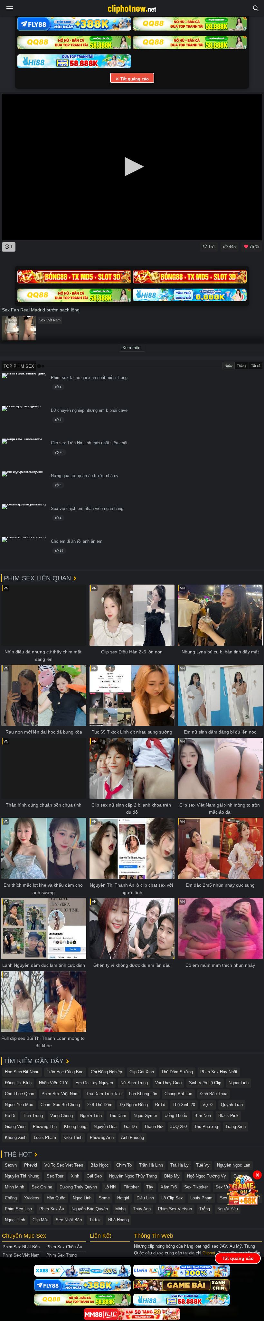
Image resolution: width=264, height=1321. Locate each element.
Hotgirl (123, 1198)
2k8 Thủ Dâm (99, 1104)
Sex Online (42, 1187)
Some (104, 1198)
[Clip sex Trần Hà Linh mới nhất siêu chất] (24, 454)
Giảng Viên (15, 1126)
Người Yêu (227, 1208)
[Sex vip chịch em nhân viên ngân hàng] (24, 519)
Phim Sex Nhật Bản (21, 1246)
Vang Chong (61, 1115)
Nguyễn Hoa (105, 1126)
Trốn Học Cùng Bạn (65, 1071)
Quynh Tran (232, 1104)
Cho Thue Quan (19, 1093)
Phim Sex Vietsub (175, 1208)
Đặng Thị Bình (18, 1082)
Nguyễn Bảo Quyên (89, 1208)
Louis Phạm (201, 1198)
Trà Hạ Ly (179, 1165)
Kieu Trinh (72, 1137)
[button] (132, 166)
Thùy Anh (142, 1208)
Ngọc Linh (82, 1198)
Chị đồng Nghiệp (106, 1071)
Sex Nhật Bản (69, 1219)
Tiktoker (131, 1187)
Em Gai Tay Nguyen (94, 1082)
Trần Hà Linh (151, 1165)
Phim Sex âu (51, 1208)
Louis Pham (45, 1137)
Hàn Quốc (56, 1198)
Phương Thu (45, 1126)
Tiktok (95, 1219)
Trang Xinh (235, 1126)
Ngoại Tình (15, 1219)
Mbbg (120, 1208)
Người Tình (91, 1115)
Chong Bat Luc (178, 1093)
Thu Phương (206, 1126)
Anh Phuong (132, 1137)
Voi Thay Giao (168, 1082)
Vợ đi (208, 1104)
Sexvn (11, 1165)
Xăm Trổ (169, 1187)
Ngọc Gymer (145, 1115)
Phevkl (30, 1165)
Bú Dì (10, 1115)
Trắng (204, 1208)
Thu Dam (117, 1115)
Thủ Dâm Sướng (177, 1071)
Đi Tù (160, 1104)
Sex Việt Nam (50, 320)
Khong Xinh (15, 1137)
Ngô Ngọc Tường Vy (206, 1176)
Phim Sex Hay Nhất (218, 1071)
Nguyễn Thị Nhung (22, 1176)
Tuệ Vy (203, 1165)
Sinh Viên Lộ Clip (205, 1082)
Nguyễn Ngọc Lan (233, 1165)
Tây (149, 1187)
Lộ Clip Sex (172, 1198)
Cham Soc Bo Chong (60, 1104)
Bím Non (202, 1115)
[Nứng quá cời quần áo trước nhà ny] (24, 486)
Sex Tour (55, 1176)
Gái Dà (130, 1126)
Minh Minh (14, 1187)
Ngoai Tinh (239, 1082)
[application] (132, 167)
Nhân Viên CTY (53, 1082)
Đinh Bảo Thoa (213, 1093)
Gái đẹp (94, 1176)
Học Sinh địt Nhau (22, 1071)
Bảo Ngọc (99, 1165)
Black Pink (228, 1115)
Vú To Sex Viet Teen (63, 1165)
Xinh (75, 1176)
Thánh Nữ (153, 1126)
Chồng (11, 1198)
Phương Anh (102, 1137)
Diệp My (172, 1176)
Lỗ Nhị (110, 1187)
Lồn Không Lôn (143, 1093)
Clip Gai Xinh (141, 1071)
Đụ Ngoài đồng (134, 1104)
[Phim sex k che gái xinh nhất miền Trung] (24, 388)
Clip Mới (40, 1219)
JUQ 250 (178, 1126)
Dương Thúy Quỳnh (78, 1187)
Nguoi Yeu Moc (19, 1104)
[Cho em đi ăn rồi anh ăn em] (24, 552)
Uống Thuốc (176, 1115)
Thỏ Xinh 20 (184, 1104)
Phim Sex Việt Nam (60, 1093)
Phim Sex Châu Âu (64, 1246)
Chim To (124, 1165)
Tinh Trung (33, 1115)
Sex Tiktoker (196, 1187)
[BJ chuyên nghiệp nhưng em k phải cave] (24, 421)
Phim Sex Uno (18, 1208)
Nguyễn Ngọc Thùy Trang (133, 1176)
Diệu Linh (145, 1198)
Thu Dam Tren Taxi (104, 1093)
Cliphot (209, 1253)
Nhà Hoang (118, 1219)
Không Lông (75, 1126)
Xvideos (31, 1198)
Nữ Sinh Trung (134, 1082)
